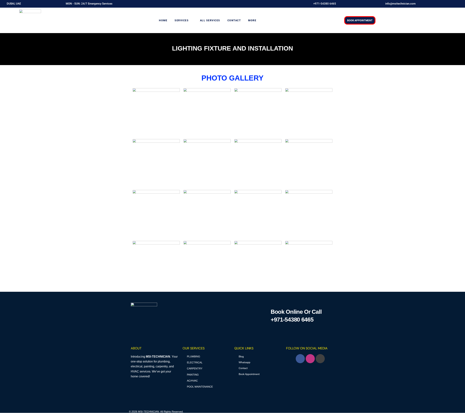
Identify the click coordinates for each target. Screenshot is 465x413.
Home (163, 20)
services (182, 20)
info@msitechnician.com (400, 3)
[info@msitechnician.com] (382, 4)
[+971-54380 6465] (310, 4)
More (252, 20)
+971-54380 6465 (324, 3)
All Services (210, 20)
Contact (234, 20)
